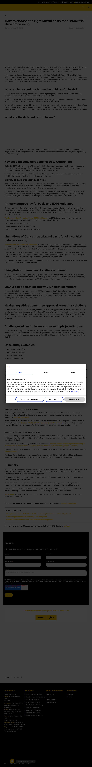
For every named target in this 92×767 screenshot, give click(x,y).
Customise (53, 399)
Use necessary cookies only (29, 399)
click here (74, 391)
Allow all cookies (74, 399)
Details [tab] (46, 372)
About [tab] (73, 372)
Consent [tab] (19, 372)
